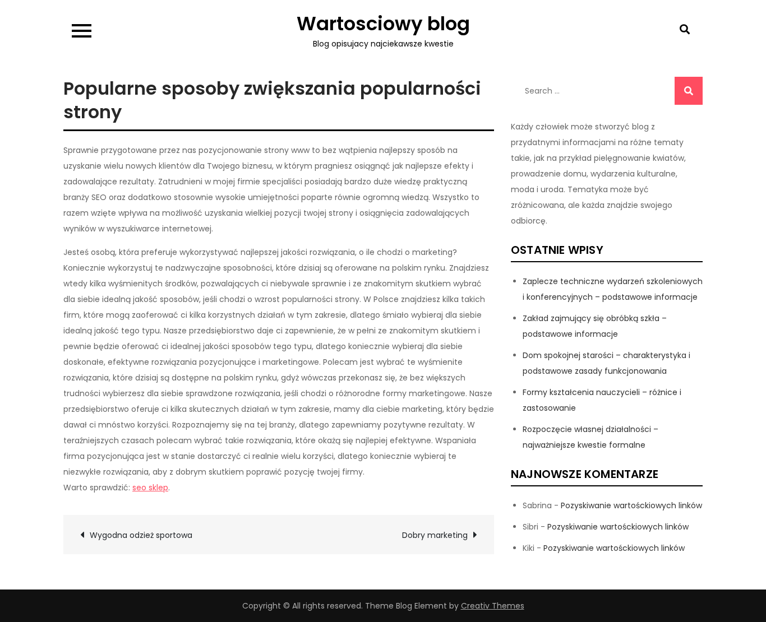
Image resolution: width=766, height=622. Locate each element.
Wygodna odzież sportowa (141, 535)
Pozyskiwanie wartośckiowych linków (631, 505)
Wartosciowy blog (383, 23)
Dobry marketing (435, 535)
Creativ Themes (492, 605)
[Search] (689, 91)
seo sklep (150, 487)
